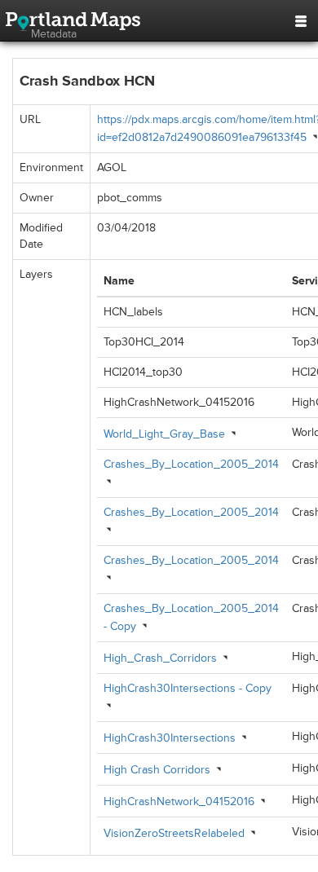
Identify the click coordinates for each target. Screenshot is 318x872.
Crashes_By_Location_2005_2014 (191, 464)
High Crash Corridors (157, 770)
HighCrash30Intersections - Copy (188, 688)
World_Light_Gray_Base (164, 434)
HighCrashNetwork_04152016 (179, 801)
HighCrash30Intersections (170, 738)
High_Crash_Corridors (160, 658)
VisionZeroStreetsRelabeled (174, 833)
